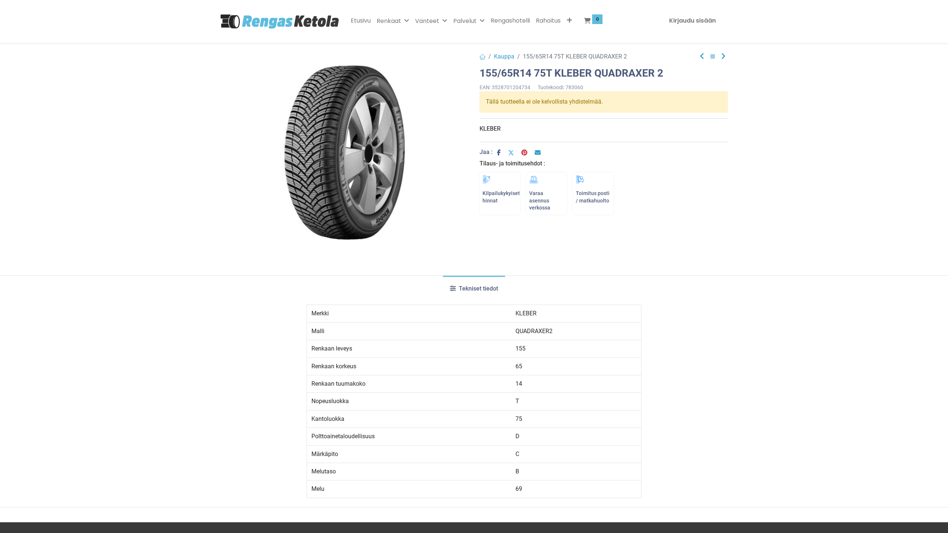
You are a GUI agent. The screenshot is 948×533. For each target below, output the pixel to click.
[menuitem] (361, 21)
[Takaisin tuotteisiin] (712, 57)
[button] (569, 21)
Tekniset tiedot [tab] (477, 288)
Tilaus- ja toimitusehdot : (512, 163)
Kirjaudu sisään (692, 20)
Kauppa (504, 56)
